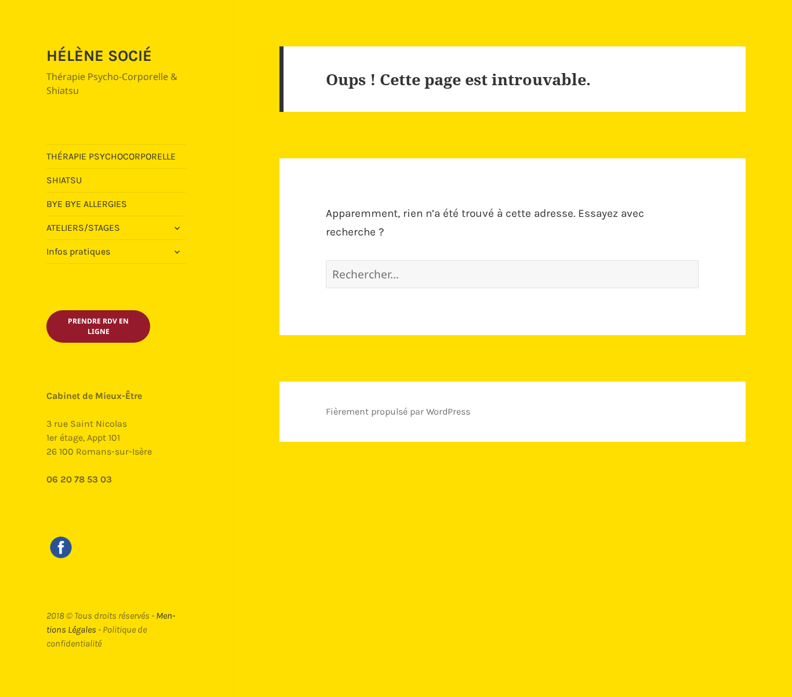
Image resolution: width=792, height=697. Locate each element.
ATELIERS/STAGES (83, 227)
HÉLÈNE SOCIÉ (99, 55)
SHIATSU (64, 180)
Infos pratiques (78, 251)
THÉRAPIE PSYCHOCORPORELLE (111, 156)
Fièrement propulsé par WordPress (398, 411)
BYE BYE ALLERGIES (86, 203)
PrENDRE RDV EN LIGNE (98, 326)
